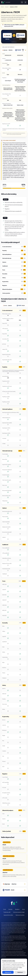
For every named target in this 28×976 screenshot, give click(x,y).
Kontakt (10, 909)
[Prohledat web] (22, 2)
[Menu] (25, 2)
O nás (4, 909)
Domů (2, 6)
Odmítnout (20, 972)
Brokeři (6, 6)
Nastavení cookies (20, 915)
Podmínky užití (7, 912)
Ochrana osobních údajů (18, 912)
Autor (23, 909)
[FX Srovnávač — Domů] (14, 903)
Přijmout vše (8, 972)
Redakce (17, 909)
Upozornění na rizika (8, 915)
